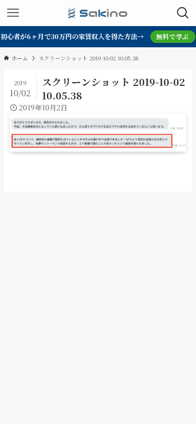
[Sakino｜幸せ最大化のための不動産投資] (98, 13)
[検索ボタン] (183, 13)
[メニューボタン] (13, 13)
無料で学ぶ (172, 36)
